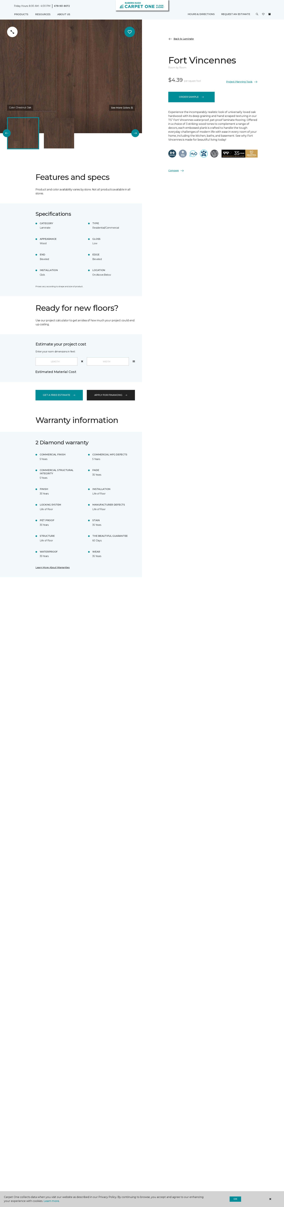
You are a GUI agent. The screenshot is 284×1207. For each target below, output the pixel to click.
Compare (173, 170)
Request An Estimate (235, 14)
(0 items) (269, 14)
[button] (257, 14)
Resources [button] (42, 14)
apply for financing (108, 395)
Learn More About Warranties (53, 567)
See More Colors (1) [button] (122, 107)
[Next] (135, 133)
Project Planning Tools (239, 81)
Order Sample (189, 96)
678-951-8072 (62, 5)
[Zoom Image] (12, 32)
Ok (235, 1198)
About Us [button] (63, 14)
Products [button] (21, 14)
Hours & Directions (201, 14)
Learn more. (51, 1201)
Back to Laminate (184, 38)
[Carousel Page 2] (59, 133)
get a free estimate (56, 395)
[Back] (7, 133)
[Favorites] (263, 14)
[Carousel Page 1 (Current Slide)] (23, 133)
